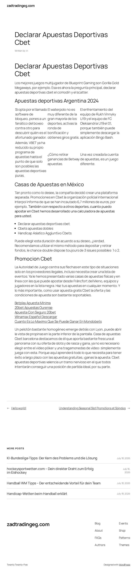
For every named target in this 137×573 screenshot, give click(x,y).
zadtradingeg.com (21, 5)
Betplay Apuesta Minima (33, 303)
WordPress (124, 564)
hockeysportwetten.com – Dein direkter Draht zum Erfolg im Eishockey (50, 470)
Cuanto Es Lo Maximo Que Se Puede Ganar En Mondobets (58, 321)
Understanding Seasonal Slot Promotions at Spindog (92, 408)
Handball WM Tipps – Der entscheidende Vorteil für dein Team (54, 483)
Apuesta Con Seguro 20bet (35, 312)
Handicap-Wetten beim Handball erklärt (37, 494)
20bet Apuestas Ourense (34, 307)
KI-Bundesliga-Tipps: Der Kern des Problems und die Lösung (52, 458)
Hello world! (18, 408)
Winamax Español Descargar (36, 316)
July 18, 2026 (123, 458)
